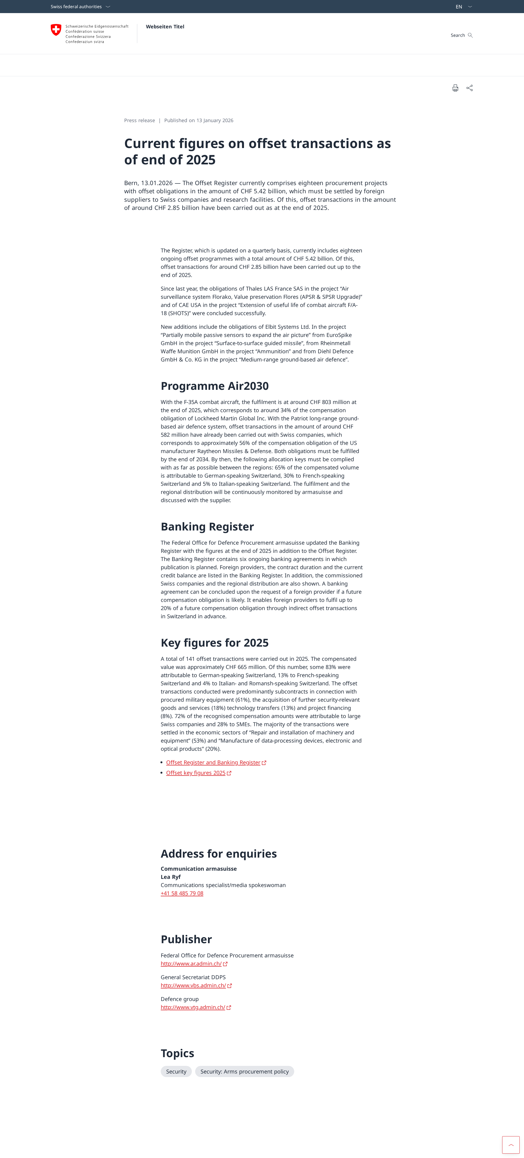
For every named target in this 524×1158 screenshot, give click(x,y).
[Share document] (469, 88)
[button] (511, 1145)
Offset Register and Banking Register (213, 762)
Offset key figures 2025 (195, 772)
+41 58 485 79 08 (182, 893)
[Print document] (455, 88)
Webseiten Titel (165, 26)
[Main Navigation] (257, 65)
